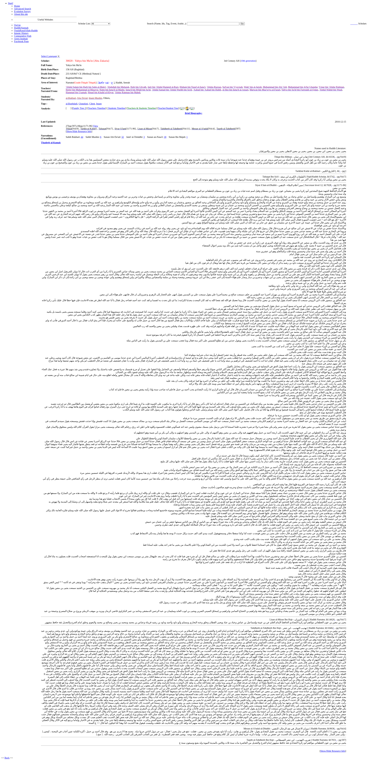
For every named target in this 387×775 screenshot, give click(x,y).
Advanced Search (22, 8)
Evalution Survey (22, 11)
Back (7, 758)
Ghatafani (83, 103)
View (95, 126)
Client (92, 103)
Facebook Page (21, 41)
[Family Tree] (68, 108)
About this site (21, 14)
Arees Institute (21, 38)
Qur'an (17, 25)
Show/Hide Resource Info (79, 131)
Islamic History (21, 33)
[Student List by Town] (192, 108)
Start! (10, 3)
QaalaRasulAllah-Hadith (26, 30)
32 (122, 137)
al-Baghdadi (71, 103)
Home (17, 6)
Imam (99, 103)
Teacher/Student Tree (168, 108)
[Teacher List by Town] (187, 108)
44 (82, 137)
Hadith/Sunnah (21, 28)
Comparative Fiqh (22, 36)
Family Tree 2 (79, 108)
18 (165, 137)
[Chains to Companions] (181, 108)
